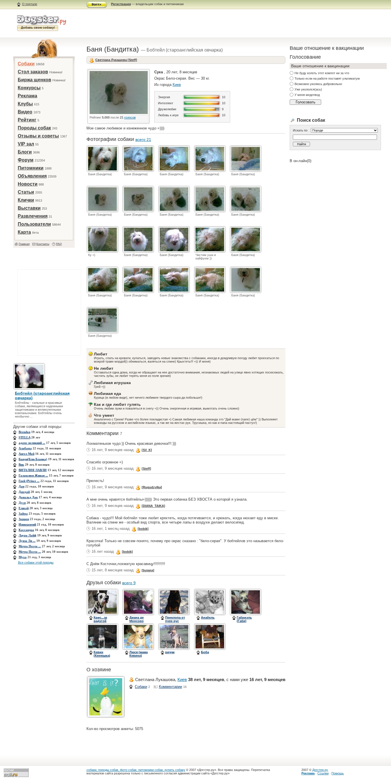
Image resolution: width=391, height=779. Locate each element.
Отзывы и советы (38, 135)
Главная (24, 243)
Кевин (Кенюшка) (102, 653)
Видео (25, 111)
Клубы (25, 103)
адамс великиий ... (32, 442)
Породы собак (34, 127)
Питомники (31, 168)
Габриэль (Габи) (244, 619)
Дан (21, 486)
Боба (205, 652)
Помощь (337, 773)
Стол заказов (33, 71)
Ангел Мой (26, 453)
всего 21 (143, 139)
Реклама (27, 95)
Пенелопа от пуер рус (175, 619)
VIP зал (26, 143)
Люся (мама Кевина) (138, 653)
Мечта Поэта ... (30, 546)
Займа (23, 513)
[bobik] (143, 528)
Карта (24, 232)
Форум (25, 160)
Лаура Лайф (27, 535)
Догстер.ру (320, 770)
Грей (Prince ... (29, 481)
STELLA (24, 437)
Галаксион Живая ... (33, 475)
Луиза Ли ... (27, 540)
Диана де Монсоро (136, 619)
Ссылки (323, 773)
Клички (26, 200)
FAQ (59, 243)
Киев (177, 84)
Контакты (42, 243)
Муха (23, 557)
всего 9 (129, 583)
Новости (27, 184)
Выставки (29, 208)
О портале (29, 4)
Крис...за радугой (100, 619)
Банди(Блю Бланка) (33, 459)
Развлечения (33, 216)
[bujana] (148, 570)
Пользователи (34, 224)
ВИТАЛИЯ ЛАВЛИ (33, 470)
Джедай (24, 491)
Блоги (25, 151)
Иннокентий (27, 524)
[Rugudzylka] (152, 487)
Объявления (32, 176)
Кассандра (26, 530)
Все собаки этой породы (36, 562)
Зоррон (24, 519)
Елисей (24, 508)
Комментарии (170, 686)
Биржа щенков (34, 79)
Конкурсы (29, 87)
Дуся (22, 502)
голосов (130, 117)
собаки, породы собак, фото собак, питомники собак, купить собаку (135, 770)
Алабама (25, 448)
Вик (21, 464)
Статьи (26, 192)
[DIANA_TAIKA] (153, 505)
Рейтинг (27, 119)
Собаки (26, 63)
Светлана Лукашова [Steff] (116, 60)
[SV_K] (147, 450)
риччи (170, 652)
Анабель (208, 617)
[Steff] (146, 468)
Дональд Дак (28, 497)
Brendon (24, 432)
